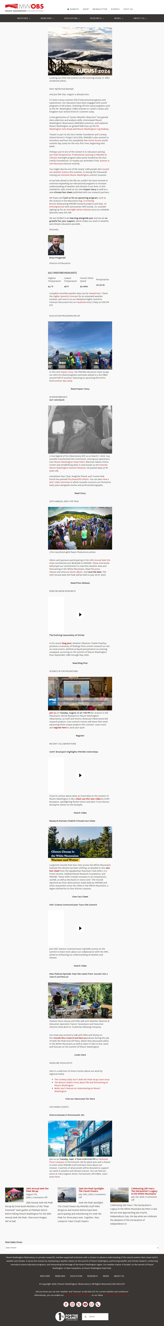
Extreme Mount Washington (75, 175)
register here (60, 728)
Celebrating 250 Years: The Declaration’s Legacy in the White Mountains (144, 1191)
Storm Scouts (94, 141)
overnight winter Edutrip (78, 210)
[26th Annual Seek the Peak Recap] (14, 1195)
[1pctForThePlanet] (66, 1313)
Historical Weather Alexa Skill (77, 1295)
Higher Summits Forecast (65, 296)
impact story (67, 372)
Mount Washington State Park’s (69, 462)
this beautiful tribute (78, 479)
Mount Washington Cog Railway (93, 129)
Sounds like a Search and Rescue (69, 1038)
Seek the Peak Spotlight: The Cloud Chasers (91, 1190)
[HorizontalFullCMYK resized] (24, 5)
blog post (66, 643)
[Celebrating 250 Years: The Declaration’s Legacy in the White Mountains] (119, 1195)
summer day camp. (63, 381)
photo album (76, 572)
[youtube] (85, 1304)
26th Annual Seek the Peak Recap (37, 1190)
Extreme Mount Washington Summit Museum (78, 466)
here (57, 1177)
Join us (52, 713)
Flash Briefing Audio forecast (116, 1295)
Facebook (81, 302)
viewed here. (95, 294)
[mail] (91, 1304)
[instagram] (72, 1304)
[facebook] (66, 1304)
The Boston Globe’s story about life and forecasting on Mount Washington (81, 1084)
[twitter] (78, 1304)
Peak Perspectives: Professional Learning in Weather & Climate (78, 156)
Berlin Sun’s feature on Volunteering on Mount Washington (77, 1090)
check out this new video (88, 799)
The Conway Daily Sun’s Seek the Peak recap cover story (82, 1080)
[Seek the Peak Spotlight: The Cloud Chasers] (67, 1195)
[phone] (98, 1304)
